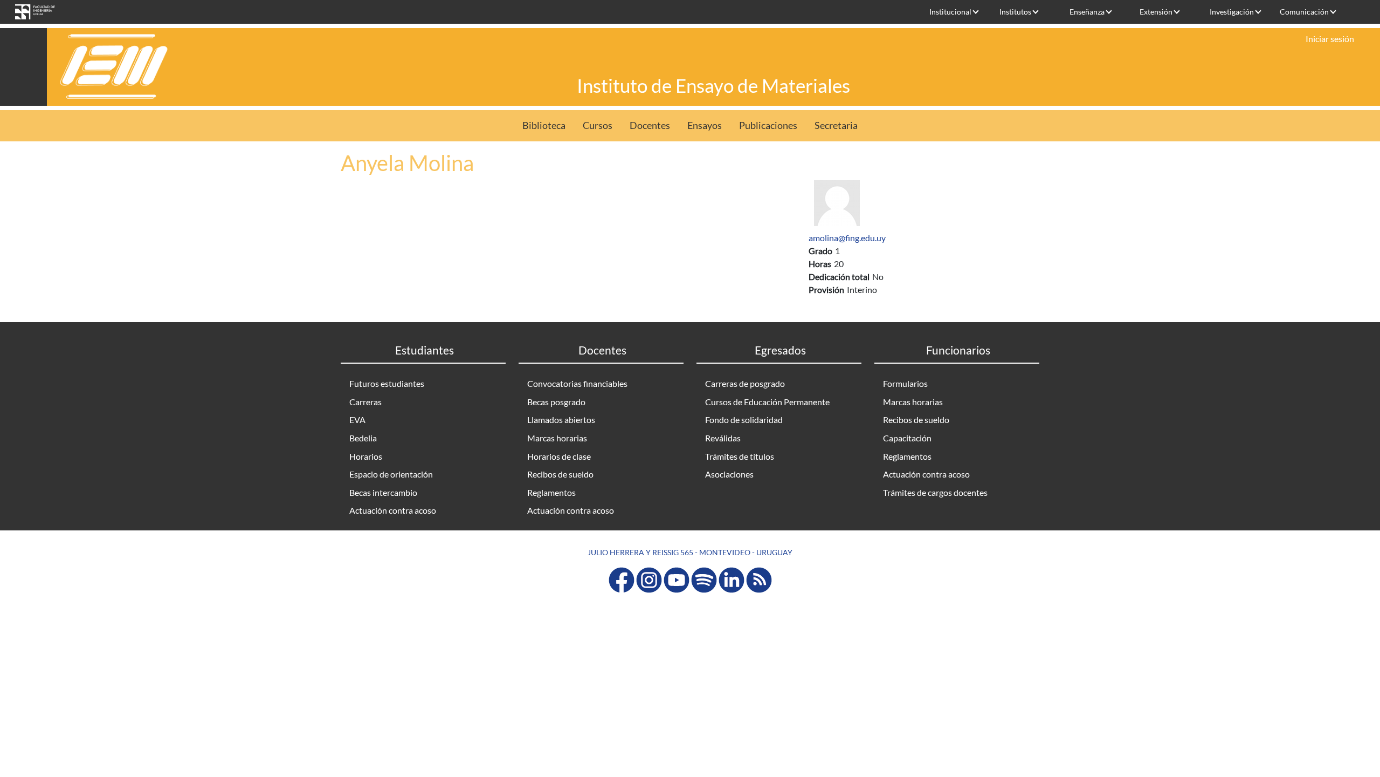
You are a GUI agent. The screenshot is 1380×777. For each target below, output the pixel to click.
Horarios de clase (559, 456)
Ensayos (704, 125)
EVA (357, 419)
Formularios (905, 383)
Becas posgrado (556, 402)
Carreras (365, 402)
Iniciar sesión (1330, 38)
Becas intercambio (383, 492)
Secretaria (836, 125)
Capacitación (907, 438)
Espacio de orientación (391, 474)
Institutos (1015, 11)
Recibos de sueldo (560, 474)
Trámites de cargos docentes (935, 492)
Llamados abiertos (561, 419)
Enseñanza (1087, 11)
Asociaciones (729, 474)
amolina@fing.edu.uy (847, 238)
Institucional (950, 11)
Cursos (597, 125)
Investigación (1232, 11)
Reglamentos (551, 492)
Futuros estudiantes (386, 383)
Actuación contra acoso (392, 510)
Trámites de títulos (739, 456)
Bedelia (363, 438)
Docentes (650, 125)
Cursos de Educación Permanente (767, 402)
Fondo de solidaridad (744, 419)
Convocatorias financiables (577, 383)
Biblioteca (543, 125)
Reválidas (723, 438)
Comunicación (1304, 11)
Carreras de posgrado (745, 383)
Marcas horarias (557, 438)
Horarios (365, 456)
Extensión (1156, 11)
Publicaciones (768, 125)
